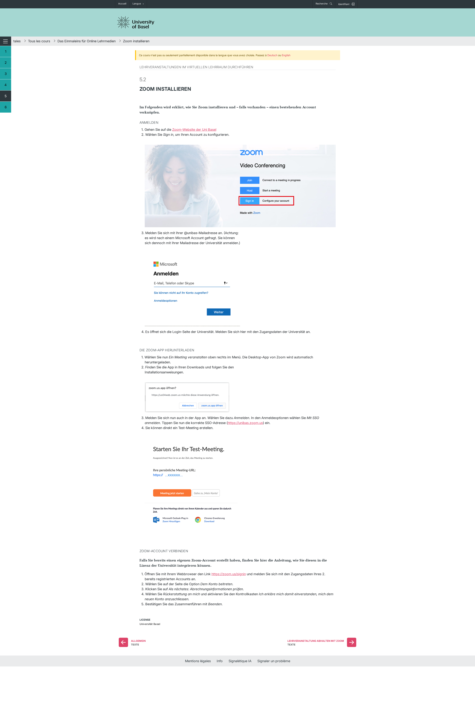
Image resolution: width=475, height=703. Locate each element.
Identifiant (343, 4)
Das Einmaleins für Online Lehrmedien (87, 41)
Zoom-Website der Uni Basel (194, 130)
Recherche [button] (322, 3)
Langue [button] (136, 3)
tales (17, 41)
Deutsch (272, 55)
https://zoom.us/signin (229, 574)
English (286, 55)
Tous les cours (39, 41)
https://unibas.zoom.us (245, 423)
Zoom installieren (136, 41)
